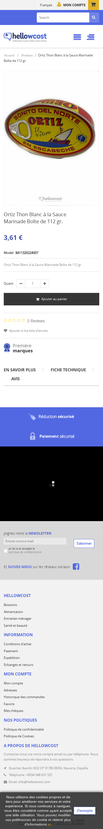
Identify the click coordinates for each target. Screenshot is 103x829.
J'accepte (84, 811)
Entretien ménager (18, 618)
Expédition (12, 657)
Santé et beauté (15, 625)
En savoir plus (20, 370)
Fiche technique (68, 370)
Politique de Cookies (19, 736)
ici (49, 824)
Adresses (10, 690)
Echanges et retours (18, 664)
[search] (93, 17)
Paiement (11, 651)
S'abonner (84, 543)
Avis (15, 379)
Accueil (9, 55)
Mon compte (74, 5)
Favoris (9, 704)
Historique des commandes (24, 697)
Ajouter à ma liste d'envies (28, 330)
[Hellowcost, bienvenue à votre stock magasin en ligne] (32, 36)
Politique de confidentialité (24, 729)
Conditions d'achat (18, 644)
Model (9, 252)
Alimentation (13, 612)
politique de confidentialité (25, 552)
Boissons (10, 605)
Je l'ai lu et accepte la (25, 550)
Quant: (9, 283)
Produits (27, 55)
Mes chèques (13, 710)
